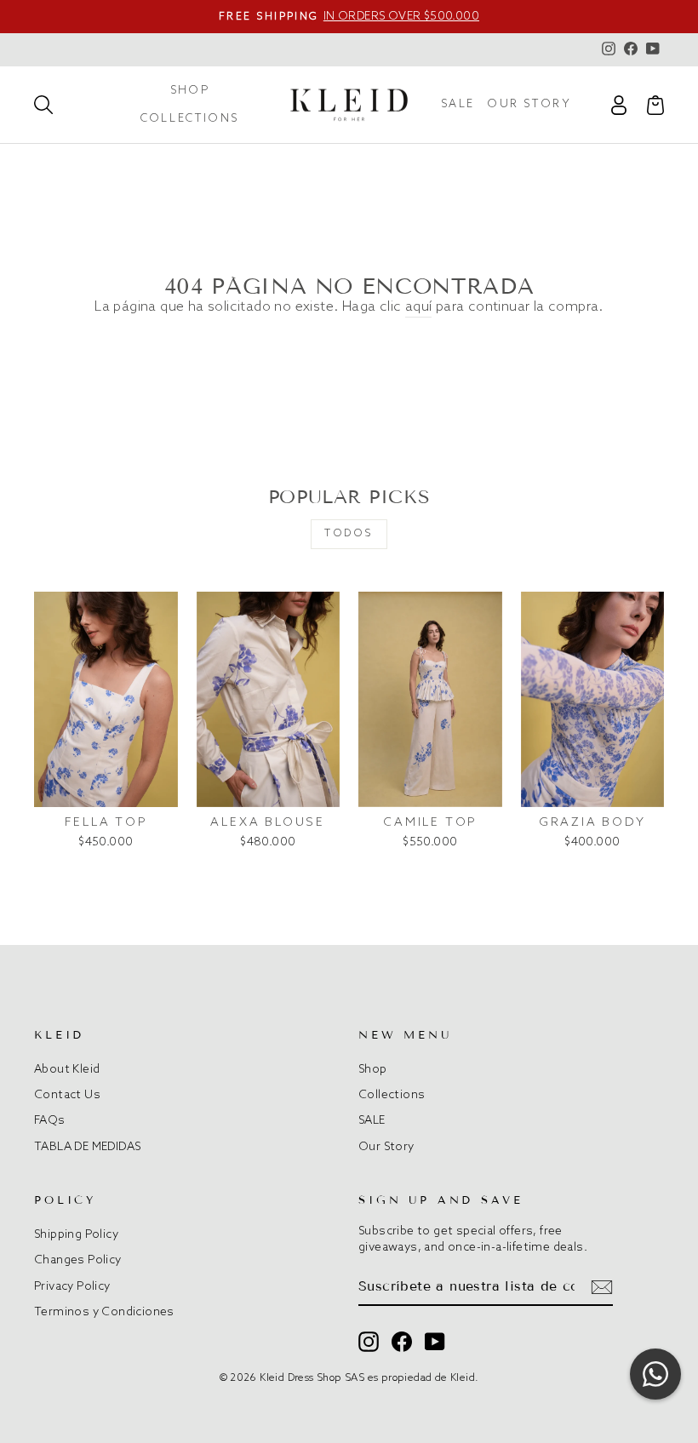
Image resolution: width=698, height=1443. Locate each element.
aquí (418, 307)
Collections (189, 118)
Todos (349, 534)
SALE (458, 104)
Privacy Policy (72, 1286)
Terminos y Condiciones (104, 1312)
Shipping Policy (76, 1234)
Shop (189, 90)
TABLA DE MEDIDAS (87, 1147)
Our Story (529, 104)
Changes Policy (78, 1260)
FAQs (50, 1120)
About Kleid (67, 1069)
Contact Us (67, 1095)
